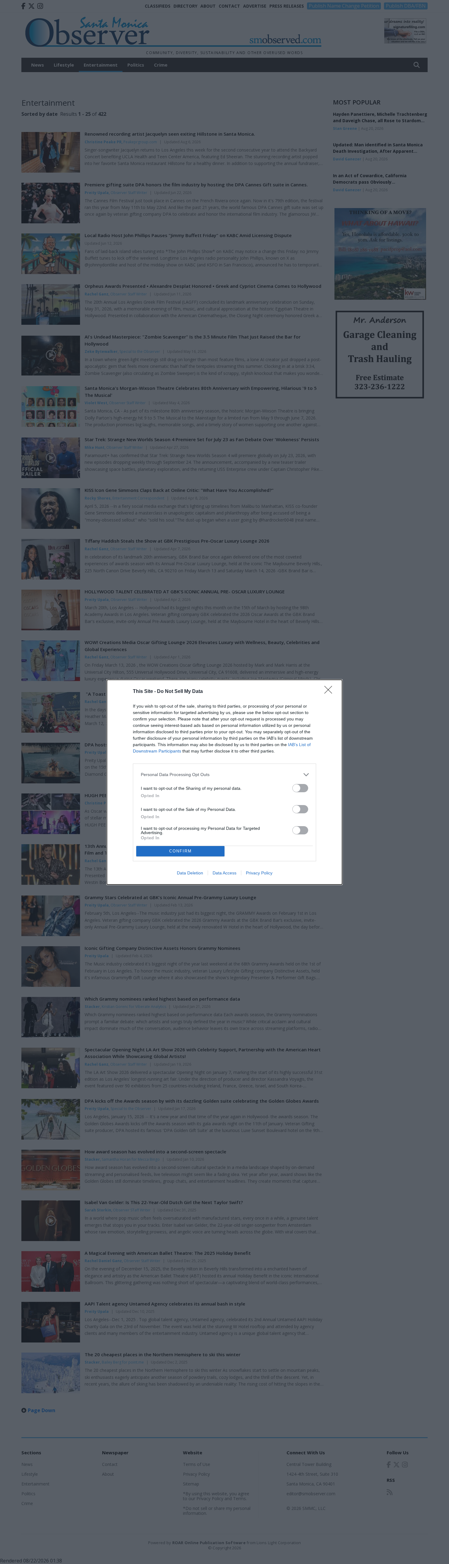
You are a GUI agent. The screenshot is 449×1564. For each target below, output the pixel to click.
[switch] (300, 788)
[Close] (330, 692)
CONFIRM (180, 851)
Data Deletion (190, 872)
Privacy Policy (259, 872)
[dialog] (224, 782)
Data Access (224, 872)
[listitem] (224, 774)
